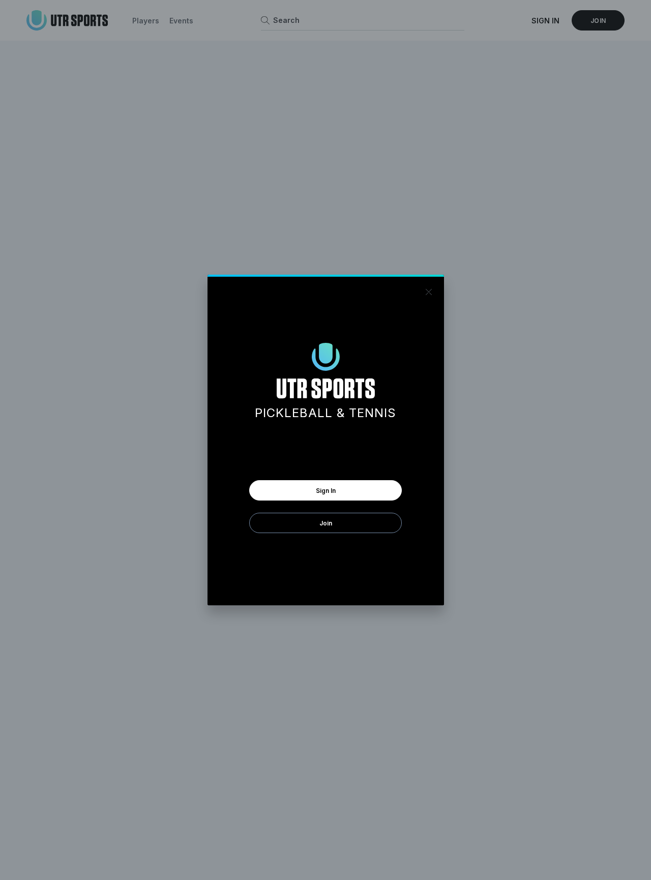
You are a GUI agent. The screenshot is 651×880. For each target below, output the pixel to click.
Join (325, 523)
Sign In (326, 490)
